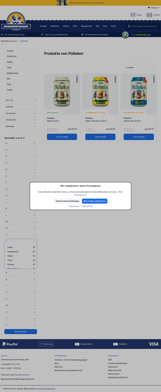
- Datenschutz (86, 206)
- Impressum (73, 206)
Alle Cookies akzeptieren (95, 201)
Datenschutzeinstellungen (67, 201)
